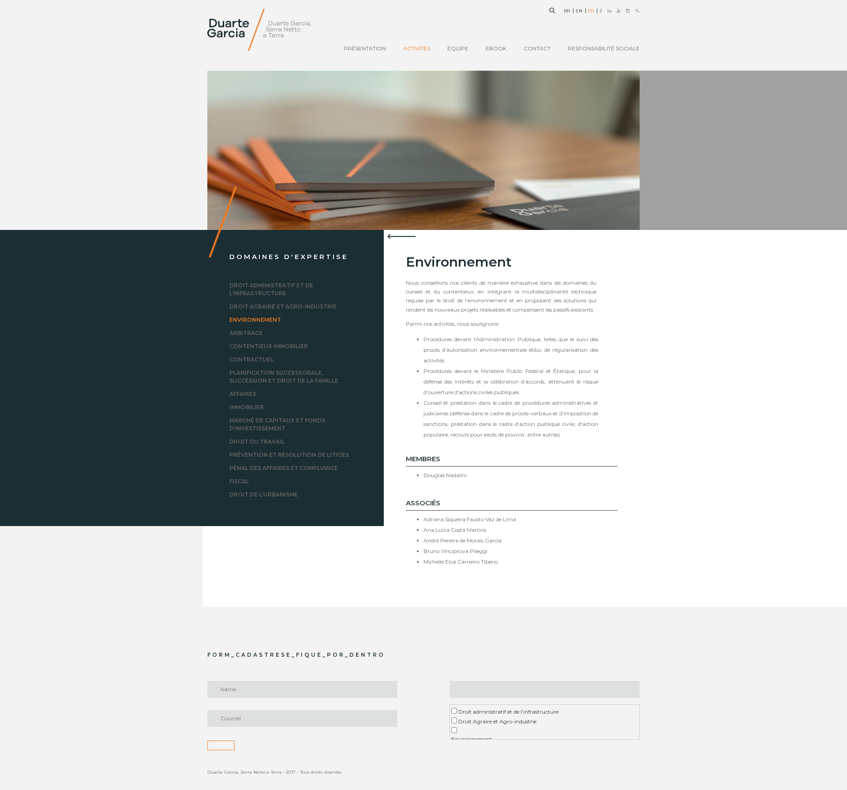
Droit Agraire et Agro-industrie (496, 721)
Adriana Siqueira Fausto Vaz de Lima (470, 519)
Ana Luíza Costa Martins (455, 530)
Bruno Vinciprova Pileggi (455, 551)
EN (579, 11)
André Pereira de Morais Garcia (463, 540)
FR (591, 11)
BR (567, 11)
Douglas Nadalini (445, 475)
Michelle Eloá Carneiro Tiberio (461, 561)
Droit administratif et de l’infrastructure (507, 711)
